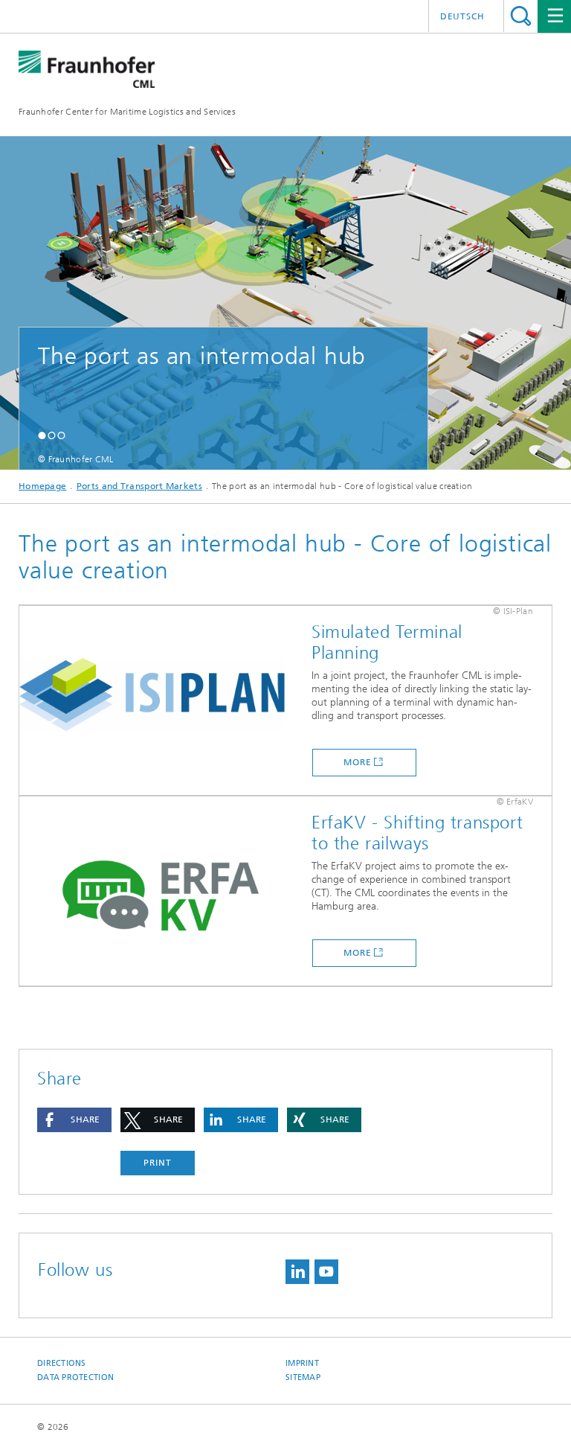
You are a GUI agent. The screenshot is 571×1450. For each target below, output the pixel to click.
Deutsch (462, 16)
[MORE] (159, 701)
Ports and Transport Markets (139, 486)
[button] (42, 435)
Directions (61, 1363)
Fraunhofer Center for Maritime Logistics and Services (127, 111)
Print (157, 1162)
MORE (357, 762)
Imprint (302, 1363)
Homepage (42, 486)
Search (521, 16)
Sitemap (303, 1377)
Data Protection (75, 1377)
